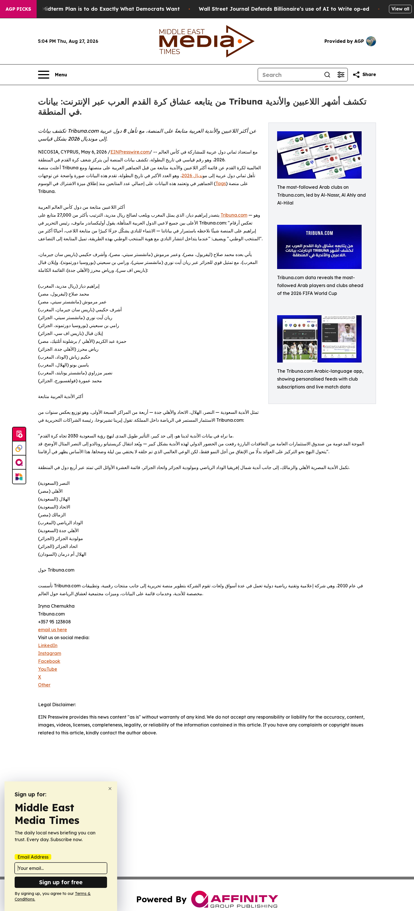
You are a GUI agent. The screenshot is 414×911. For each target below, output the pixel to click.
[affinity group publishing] (19, 463)
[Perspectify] (19, 448)
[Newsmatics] (19, 477)
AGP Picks (18, 9)
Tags (220, 183)
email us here (52, 629)
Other (44, 685)
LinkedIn (47, 645)
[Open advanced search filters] (341, 74)
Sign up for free (61, 882)
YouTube (47, 669)
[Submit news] (19, 434)
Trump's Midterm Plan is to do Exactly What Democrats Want (100, 9)
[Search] (327, 74)
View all (400, 9)
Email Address (32, 857)
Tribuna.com (234, 215)
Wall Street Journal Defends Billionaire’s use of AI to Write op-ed (284, 9)
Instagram (49, 653)
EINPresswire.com (130, 152)
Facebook (49, 661)
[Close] (110, 788)
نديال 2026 (192, 175)
